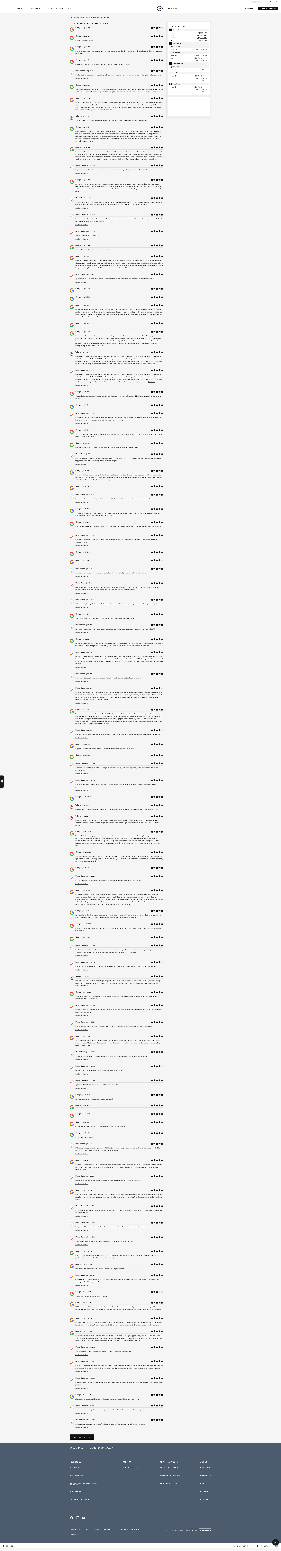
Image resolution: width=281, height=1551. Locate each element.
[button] (277, 2)
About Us (88, 18)
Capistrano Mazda (205, 1528)
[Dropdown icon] (265, 2)
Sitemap (97, 1529)
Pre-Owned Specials (79, 1499)
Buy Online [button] (248, 8)
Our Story (205, 1467)
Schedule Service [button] (268, 8)
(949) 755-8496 (201, 33)
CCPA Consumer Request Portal (126, 1529)
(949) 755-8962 (201, 40)
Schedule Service (131, 1467)
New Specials (76, 1491)
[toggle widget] (275, 1542)
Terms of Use (107, 1529)
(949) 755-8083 (201, 38)
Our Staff (204, 1483)
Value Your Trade (168, 1483)
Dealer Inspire (206, 1530)
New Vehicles (19, 8)
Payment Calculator (170, 1475)
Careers (204, 1499)
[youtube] (83, 1517)
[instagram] (77, 1517)
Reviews (204, 1491)
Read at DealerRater (81, 78)
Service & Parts (55, 8)
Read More (154, 159)
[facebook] (71, 1517)
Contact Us (205, 1475)
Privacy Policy (75, 1529)
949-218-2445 (202, 35)
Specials (71, 8)
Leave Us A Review (81, 1437)
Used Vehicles (36, 8)
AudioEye (74, 1534)
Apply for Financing (170, 1467)
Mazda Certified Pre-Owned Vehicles (83, 1484)
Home (82, 18)
